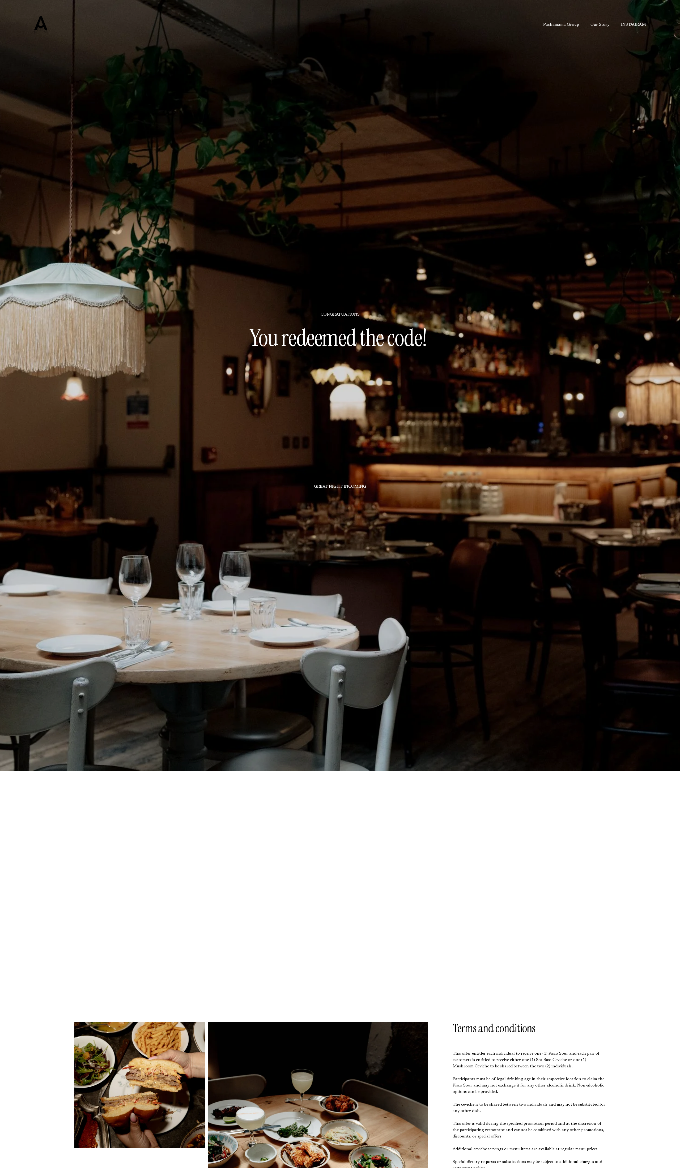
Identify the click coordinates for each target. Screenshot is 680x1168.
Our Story (599, 25)
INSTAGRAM (633, 25)
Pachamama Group (561, 25)
